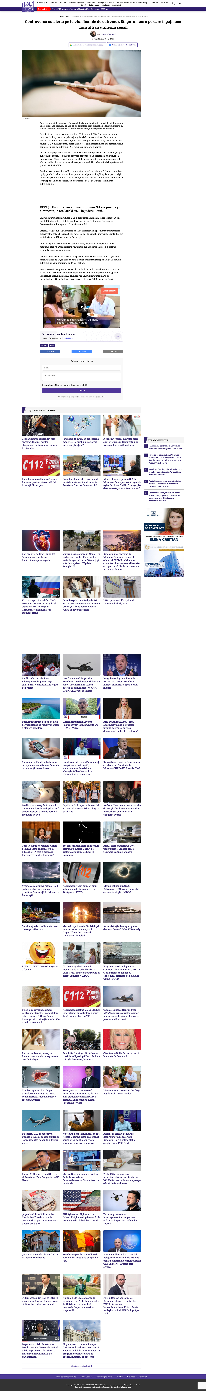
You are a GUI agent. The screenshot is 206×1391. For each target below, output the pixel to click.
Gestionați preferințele (104, 1377)
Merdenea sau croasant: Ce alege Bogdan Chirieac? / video (121, 1092)
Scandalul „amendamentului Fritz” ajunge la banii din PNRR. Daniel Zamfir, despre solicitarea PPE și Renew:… (94, 9)
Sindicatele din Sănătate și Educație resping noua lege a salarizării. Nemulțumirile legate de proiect (40, 683)
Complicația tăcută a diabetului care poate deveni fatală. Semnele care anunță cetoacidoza (40, 765)
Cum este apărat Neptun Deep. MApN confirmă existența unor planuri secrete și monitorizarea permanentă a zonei (121, 1014)
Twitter (83, 351)
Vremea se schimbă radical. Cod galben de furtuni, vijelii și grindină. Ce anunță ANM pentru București (40, 890)
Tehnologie (94, 5)
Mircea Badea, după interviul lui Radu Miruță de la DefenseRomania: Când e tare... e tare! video (81, 1178)
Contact (120, 1377)
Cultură (164, 2)
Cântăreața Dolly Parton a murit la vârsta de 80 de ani (121, 1055)
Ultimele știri (42, 2)
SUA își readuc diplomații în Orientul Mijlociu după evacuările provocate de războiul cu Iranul (81, 1217)
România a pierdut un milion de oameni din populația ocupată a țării (80, 1257)
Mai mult (117, 5)
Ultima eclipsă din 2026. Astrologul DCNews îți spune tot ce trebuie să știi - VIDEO (121, 889)
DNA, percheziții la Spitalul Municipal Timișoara (118, 602)
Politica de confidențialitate (65, 1377)
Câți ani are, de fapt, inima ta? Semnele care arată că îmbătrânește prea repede (38, 557)
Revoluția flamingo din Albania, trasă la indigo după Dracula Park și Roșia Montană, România (81, 1056)
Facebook (51, 351)
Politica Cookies (86, 1377)
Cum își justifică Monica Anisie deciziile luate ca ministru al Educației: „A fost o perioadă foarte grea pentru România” (39, 850)
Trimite (81, 390)
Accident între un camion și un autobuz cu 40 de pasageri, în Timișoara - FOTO (80, 889)
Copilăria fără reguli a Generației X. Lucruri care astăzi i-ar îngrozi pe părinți (81, 808)
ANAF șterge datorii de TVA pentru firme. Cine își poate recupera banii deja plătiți (118, 848)
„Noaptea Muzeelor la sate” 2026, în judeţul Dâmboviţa (40, 1256)
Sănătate (154, 2)
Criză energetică (76, 2)
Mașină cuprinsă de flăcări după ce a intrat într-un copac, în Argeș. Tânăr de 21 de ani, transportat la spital (81, 931)
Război (63, 2)
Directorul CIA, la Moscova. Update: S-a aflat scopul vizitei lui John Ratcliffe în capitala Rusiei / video (40, 1138)
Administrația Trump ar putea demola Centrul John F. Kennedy (121, 928)
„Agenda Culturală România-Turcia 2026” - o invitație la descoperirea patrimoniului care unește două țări (40, 1219)
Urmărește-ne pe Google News (124, 45)
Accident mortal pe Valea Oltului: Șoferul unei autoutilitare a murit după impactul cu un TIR (81, 1013)
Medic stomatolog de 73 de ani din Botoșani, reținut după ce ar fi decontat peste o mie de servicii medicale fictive (40, 810)
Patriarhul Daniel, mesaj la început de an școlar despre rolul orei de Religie (40, 1056)
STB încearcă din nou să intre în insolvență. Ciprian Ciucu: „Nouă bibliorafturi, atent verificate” (40, 1301)
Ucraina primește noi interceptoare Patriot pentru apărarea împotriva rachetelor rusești (120, 1219)
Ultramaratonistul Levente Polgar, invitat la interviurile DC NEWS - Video (80, 724)
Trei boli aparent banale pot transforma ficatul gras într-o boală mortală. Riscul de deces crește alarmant (39, 1095)
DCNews (28, 6)
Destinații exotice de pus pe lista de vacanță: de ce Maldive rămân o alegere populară (40, 724)
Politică (53, 2)
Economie (91, 2)
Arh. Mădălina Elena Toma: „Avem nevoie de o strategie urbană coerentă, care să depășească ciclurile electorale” (120, 726)
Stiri (67, 16)
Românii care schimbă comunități (132, 2)
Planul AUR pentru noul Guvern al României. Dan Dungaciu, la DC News (40, 1177)
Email (115, 351)
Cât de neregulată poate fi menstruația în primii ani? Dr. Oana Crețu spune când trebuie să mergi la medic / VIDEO (81, 971)
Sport (83, 5)
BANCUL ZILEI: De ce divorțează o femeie (40, 968)
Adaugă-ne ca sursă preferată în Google (88, 45)
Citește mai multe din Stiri (81, 1366)
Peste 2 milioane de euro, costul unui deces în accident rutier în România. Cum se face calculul (80, 482)
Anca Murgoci (109, 34)
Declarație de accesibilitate (137, 1377)
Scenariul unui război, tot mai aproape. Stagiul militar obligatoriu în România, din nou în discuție (39, 443)
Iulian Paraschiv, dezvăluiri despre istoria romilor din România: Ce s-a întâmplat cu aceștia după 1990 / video (119, 1138)
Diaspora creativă (106, 2)
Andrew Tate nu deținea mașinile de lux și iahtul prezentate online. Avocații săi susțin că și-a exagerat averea (122, 810)
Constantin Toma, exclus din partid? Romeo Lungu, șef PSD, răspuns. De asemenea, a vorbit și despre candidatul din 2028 (165, 496)
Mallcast (106, 5)
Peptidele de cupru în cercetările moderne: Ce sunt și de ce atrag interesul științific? (81, 441)
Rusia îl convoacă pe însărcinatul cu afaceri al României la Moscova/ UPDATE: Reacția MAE (122, 765)
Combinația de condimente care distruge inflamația (39, 928)
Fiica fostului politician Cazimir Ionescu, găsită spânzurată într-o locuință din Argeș (40, 482)
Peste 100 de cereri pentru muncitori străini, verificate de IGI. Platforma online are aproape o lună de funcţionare (122, 1178)
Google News (67, 338)
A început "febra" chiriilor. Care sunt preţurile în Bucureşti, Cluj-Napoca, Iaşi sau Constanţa (121, 441)
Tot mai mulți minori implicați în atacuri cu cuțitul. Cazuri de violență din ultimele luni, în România (81, 850)
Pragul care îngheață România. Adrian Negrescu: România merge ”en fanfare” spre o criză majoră (120, 683)
